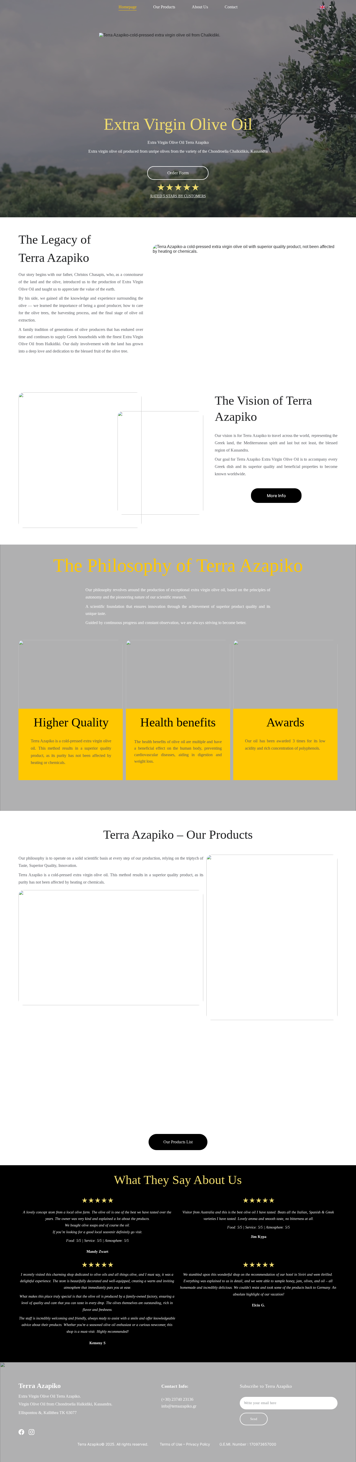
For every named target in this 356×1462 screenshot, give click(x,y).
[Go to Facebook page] (21, 1432)
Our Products (164, 7)
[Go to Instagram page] (31, 1432)
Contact (231, 7)
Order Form (178, 172)
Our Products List (178, 1142)
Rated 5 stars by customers (178, 196)
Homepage (128, 7)
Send (253, 1419)
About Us (200, 7)
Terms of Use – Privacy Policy (185, 1444)
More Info (276, 495)
